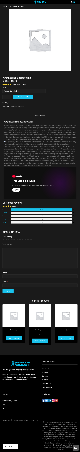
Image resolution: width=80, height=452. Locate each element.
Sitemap (45, 372)
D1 (3, 408)
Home (5, 6)
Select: (5, 87)
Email (5, 282)
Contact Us (46, 383)
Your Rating (7, 237)
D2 (10, 6)
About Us (45, 368)
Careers (45, 376)
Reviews (45, 380)
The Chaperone (40, 330)
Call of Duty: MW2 (9, 400)
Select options (14, 338)
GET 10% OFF (10, 446)
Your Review (7, 244)
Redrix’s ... (13, 330)
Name (5, 272)
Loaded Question (66, 330)
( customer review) (19, 84)
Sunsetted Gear (18, 6)
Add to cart (24, 97)
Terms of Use (47, 387)
